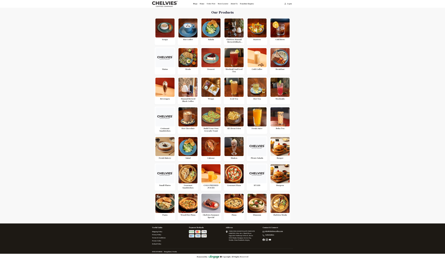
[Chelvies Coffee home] (171, 4)
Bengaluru (167, 252)
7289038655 (269, 235)
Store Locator (223, 4)
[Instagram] (267, 240)
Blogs (195, 4)
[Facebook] (264, 240)
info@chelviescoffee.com (274, 231)
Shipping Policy (157, 232)
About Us (234, 4)
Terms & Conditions (159, 238)
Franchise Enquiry (247, 4)
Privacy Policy (156, 235)
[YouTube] (270, 240)
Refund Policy (156, 244)
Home (202, 4)
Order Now (211, 4)
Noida (174, 252)
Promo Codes (156, 241)
